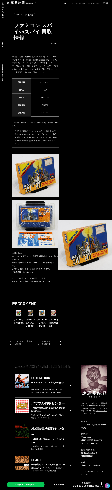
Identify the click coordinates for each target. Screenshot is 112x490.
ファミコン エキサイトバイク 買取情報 (46, 342)
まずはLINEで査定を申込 (25, 484)
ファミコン (19, 15)
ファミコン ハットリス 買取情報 (23, 342)
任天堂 (30, 15)
